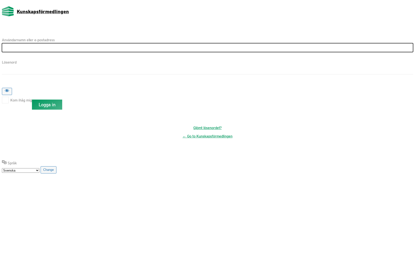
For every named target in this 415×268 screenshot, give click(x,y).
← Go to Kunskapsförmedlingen (207, 136)
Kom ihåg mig (21, 100)
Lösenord (9, 62)
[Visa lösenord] (7, 91)
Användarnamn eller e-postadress (28, 39)
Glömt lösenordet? (207, 127)
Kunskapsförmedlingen (43, 11)
